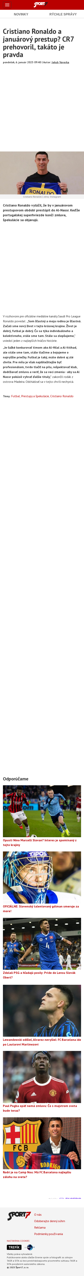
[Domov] (45, 4)
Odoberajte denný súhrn (49, 1221)
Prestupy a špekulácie (35, 396)
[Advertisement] (42, 107)
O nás (38, 1214)
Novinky (21, 14)
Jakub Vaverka (60, 62)
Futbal (15, 396)
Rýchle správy (63, 14)
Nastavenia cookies (18, 1240)
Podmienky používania (48, 1234)
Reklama (40, 1227)
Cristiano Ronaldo (61, 396)
